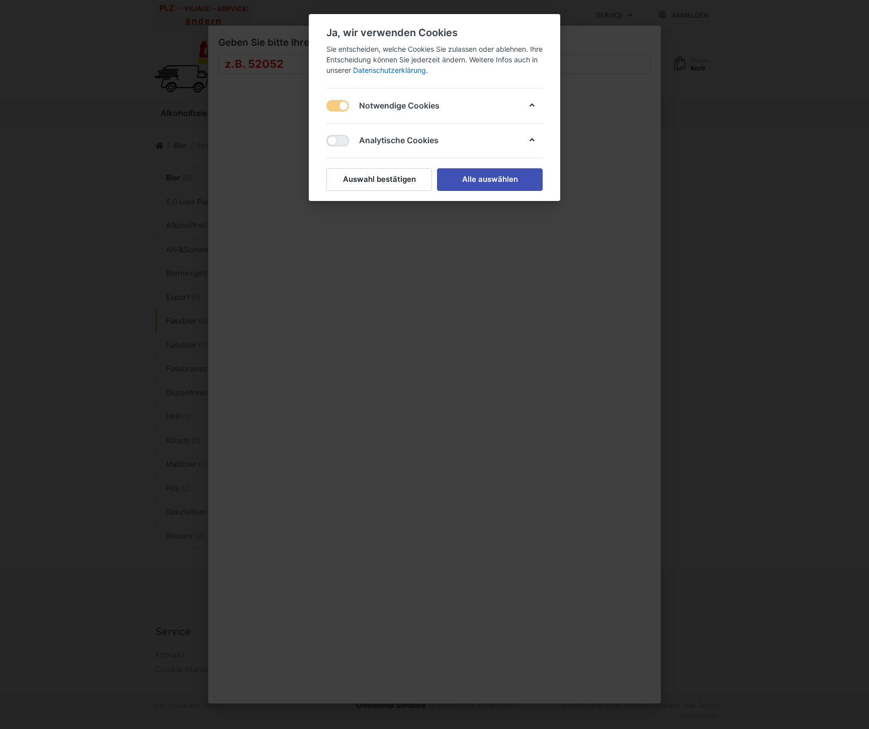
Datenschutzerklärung (389, 70)
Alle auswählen (490, 179)
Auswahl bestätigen (379, 179)
